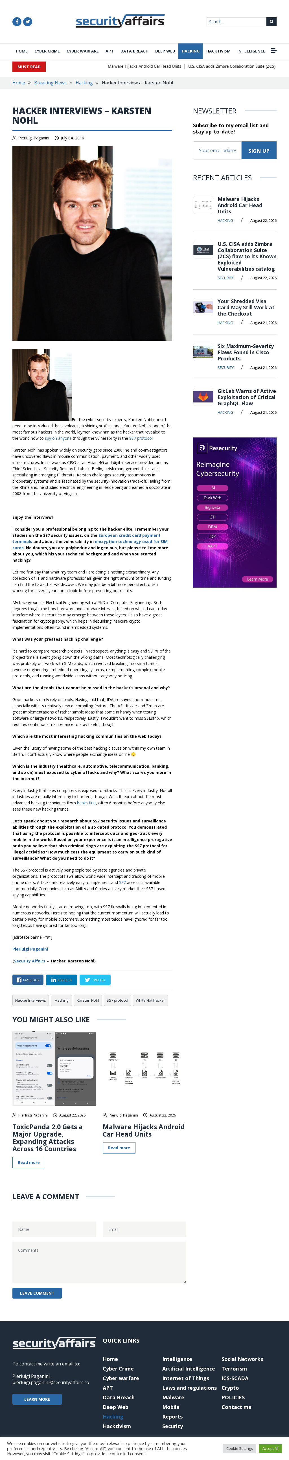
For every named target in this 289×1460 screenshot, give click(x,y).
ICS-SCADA (235, 1378)
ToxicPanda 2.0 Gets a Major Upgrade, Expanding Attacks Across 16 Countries (47, 1137)
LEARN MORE (37, 1399)
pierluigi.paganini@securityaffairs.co (50, 1382)
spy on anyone (58, 438)
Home (22, 51)
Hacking (191, 51)
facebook (31, 980)
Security (226, 277)
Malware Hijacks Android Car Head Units (132, 66)
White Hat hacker (150, 1000)
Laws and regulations (189, 1387)
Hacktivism (218, 51)
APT (110, 51)
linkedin (65, 980)
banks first (86, 802)
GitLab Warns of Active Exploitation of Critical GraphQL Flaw (247, 397)
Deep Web (165, 51)
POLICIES (233, 1397)
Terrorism (234, 1368)
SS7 (122, 882)
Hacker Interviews (30, 1000)
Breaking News (50, 83)
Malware (173, 1397)
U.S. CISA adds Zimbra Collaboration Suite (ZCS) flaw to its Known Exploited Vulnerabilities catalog (247, 256)
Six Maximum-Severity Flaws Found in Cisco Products (246, 352)
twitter (98, 980)
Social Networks (242, 1359)
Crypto (230, 1387)
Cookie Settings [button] (239, 1448)
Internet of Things (185, 1378)
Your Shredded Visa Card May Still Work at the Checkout (246, 307)
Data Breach (134, 51)
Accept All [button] (270, 1448)
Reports (172, 1416)
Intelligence (251, 51)
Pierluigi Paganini (33, 138)
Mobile (170, 1407)
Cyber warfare (83, 51)
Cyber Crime (47, 51)
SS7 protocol (141, 438)
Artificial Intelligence (188, 1368)
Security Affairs (29, 961)
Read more (29, 1162)
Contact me (236, 1407)
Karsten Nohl (88, 1000)
